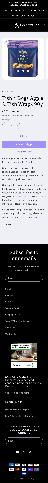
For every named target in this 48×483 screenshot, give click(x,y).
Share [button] (8, 224)
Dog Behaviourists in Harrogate (20, 416)
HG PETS (20, 479)
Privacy (8, 301)
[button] (3, 25)
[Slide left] (18, 84)
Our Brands (10, 334)
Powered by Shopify (30, 479)
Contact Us (10, 327)
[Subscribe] (39, 278)
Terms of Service (13, 308)
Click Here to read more (17, 392)
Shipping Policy (12, 314)
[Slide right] (30, 84)
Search (8, 289)
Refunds (9, 295)
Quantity (6, 120)
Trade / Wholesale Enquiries (18, 321)
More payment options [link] (24, 151)
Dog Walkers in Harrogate (17, 409)
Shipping (15, 115)
